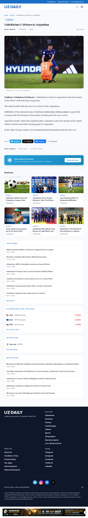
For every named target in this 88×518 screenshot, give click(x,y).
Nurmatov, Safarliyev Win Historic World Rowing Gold (26, 257)
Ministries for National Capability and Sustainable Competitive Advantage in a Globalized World (42, 364)
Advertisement (10, 466)
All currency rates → (13, 329)
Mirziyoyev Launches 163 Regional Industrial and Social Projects (30, 393)
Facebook (41, 141)
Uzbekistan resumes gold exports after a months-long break (29, 286)
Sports (12, 15)
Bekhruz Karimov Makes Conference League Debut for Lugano (30, 250)
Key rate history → (12, 349)
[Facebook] (47, 482)
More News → (11, 301)
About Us (8, 452)
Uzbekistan (49, 415)
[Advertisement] (44, 512)
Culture (48, 429)
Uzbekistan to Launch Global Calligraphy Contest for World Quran (31, 378)
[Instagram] (41, 482)
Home (6, 15)
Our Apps (8, 463)
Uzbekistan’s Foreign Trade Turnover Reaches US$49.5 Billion (29, 271)
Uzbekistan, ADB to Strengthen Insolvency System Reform (28, 264)
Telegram (16, 141)
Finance (48, 422)
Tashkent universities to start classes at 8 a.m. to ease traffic (29, 279)
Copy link (53, 141)
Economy (49, 419)
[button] (77, 7)
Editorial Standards (12, 470)
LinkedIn (48, 466)
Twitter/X (29, 141)
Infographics (51, 2)
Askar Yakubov (9, 29)
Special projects (63, 2)
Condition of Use (11, 456)
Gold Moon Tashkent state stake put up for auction (25, 293)
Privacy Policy (10, 459)
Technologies (50, 426)
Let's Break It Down (77, 2)
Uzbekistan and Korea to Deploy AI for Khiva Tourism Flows (28, 386)
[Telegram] (35, 482)
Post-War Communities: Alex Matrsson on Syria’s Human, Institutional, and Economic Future (40, 371)
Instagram (49, 456)
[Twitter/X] (53, 482)
